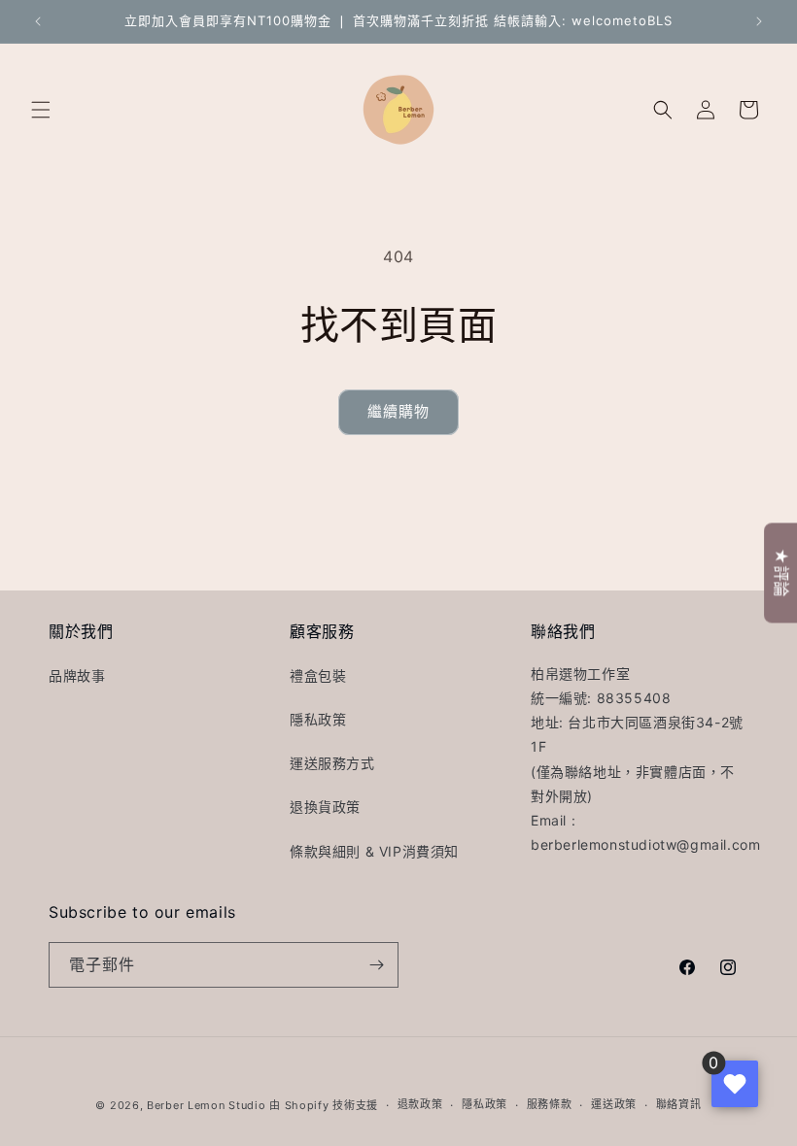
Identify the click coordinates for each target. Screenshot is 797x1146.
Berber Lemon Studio (206, 1105)
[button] (40, 109)
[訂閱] (376, 965)
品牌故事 (77, 675)
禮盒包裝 (318, 675)
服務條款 (549, 1104)
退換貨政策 (325, 806)
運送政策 (614, 1104)
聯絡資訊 (679, 1104)
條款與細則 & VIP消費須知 (374, 851)
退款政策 (420, 1104)
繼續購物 (398, 411)
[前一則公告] (38, 21)
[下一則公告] (759, 21)
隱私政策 (318, 719)
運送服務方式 (332, 763)
